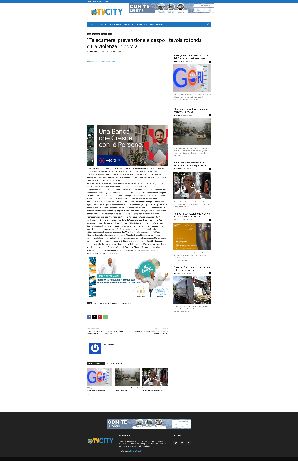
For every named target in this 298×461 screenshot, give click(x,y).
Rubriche (141, 24)
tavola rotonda (104, 303)
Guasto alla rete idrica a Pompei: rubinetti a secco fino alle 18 (151, 332)
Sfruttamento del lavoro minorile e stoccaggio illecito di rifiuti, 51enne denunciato (105, 332)
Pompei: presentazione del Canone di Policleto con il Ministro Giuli (191, 215)
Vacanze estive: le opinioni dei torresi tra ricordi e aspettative (189, 164)
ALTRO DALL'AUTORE (114, 364)
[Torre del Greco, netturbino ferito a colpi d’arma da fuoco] (192, 290)
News (102, 24)
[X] (94, 317)
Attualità (103, 34)
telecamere (115, 303)
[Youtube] (188, 443)
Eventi (110, 34)
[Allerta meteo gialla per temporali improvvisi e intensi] (127, 377)
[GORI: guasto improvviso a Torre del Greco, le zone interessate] (99, 377)
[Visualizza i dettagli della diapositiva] (129, 277)
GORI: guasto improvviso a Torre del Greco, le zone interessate (190, 57)
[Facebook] (89, 317)
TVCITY (94, 24)
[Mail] (182, 443)
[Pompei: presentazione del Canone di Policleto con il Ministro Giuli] (192, 236)
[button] (208, 25)
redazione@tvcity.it (135, 451)
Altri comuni (103, 31)
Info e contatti (157, 24)
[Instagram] (175, 443)
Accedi (107, 1)
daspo (95, 303)
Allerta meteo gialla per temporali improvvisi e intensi (191, 110)
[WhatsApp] (105, 317)
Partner (128, 24)
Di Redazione (93, 51)
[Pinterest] (100, 317)
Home (89, 31)
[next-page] (92, 394)
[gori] (139, 145)
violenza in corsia (126, 303)
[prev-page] (88, 394)
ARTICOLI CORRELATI (96, 364)
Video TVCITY (115, 24)
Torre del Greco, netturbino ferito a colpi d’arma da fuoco (191, 269)
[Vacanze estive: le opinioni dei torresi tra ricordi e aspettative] (155, 377)
